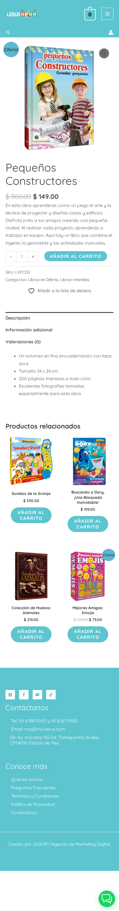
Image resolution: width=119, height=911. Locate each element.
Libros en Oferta (43, 279)
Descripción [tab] (18, 318)
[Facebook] (24, 694)
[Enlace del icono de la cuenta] (110, 32)
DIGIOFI (40, 844)
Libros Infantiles (74, 279)
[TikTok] (51, 694)
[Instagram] (10, 694)
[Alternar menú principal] (107, 14)
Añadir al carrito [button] (31, 515)
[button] (8, 32)
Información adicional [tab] (29, 330)
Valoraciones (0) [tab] (23, 341)
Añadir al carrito (76, 256)
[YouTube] (37, 694)
